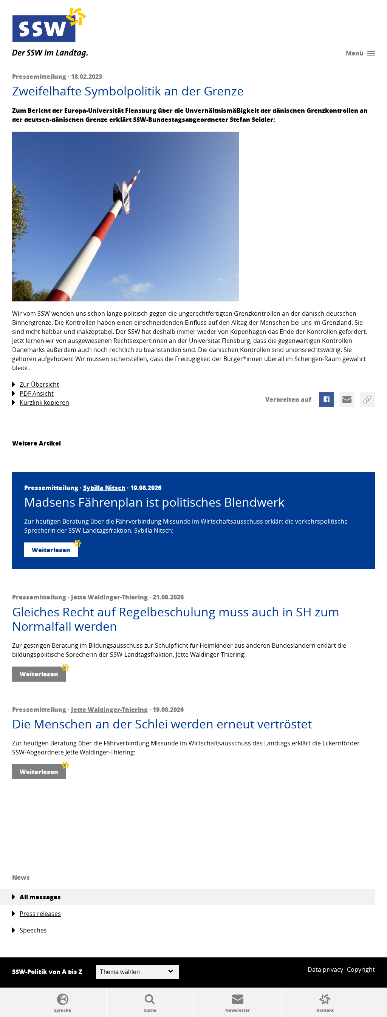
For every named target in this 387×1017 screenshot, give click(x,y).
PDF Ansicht (37, 393)
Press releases (40, 913)
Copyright (361, 969)
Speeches (33, 930)
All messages (40, 897)
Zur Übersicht (39, 384)
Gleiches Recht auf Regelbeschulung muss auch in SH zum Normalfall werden (175, 619)
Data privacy (325, 969)
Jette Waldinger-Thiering (109, 597)
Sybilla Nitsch (104, 487)
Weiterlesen (51, 549)
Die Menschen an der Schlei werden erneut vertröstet (162, 724)
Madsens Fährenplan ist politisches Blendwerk (154, 502)
